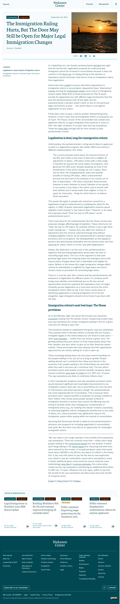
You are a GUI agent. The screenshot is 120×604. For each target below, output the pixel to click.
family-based (78, 446)
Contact (101, 577)
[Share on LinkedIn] (85, 56)
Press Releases (65, 559)
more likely (63, 128)
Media (81, 568)
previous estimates (82, 464)
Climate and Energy (48, 559)
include (51, 91)
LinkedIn (112, 587)
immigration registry (76, 91)
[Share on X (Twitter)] (90, 56)
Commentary (84, 564)
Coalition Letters (66, 566)
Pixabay (77, 481)
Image (51, 481)
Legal (62, 570)
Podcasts (82, 571)
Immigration (45, 566)
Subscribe (101, 573)
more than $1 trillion (75, 373)
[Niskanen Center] (60, 4)
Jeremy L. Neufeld (14, 48)
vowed (67, 85)
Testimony (64, 562)
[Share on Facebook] (81, 56)
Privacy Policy (47, 595)
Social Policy (45, 570)
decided (97, 65)
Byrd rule (67, 74)
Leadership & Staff (10, 562)
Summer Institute (104, 566)
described (66, 464)
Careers (101, 562)
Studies (81, 560)
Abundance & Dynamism (27, 567)
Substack (82, 575)
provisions (53, 318)
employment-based (78, 443)
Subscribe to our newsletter (16, 587)
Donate (89, 4)
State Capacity (27, 562)
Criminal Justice (47, 562)
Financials (6, 566)
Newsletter (104, 4)
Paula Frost (62, 481)
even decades (60, 338)
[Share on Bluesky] (94, 56)
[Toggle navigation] (116, 4)
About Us (6, 559)
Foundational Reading (87, 579)
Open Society (27, 559)
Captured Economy (29, 572)
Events (100, 559)
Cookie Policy (35, 595)
